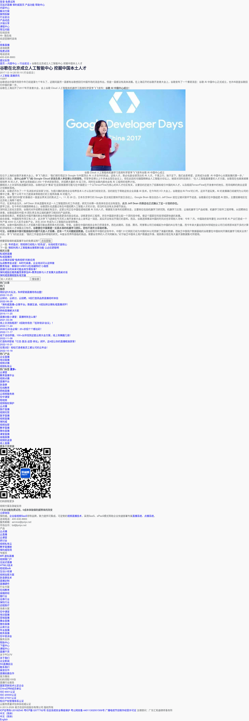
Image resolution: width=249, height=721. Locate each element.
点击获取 (46, 240)
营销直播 (4, 617)
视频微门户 (6, 559)
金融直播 (4, 437)
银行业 (3, 596)
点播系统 (149, 515)
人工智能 (4, 75)
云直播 (3, 534)
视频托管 (4, 412)
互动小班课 (6, 571)
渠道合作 (4, 670)
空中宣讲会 (6, 636)
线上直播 (4, 443)
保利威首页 (18, 4)
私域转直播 (6, 253)
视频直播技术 (74, 515)
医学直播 (4, 415)
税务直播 (4, 633)
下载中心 (4, 645)
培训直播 (4, 614)
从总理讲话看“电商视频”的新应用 (17, 259)
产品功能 (30, 4)
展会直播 (4, 620)
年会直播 (4, 630)
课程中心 (4, 648)
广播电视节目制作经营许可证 (120, 710)
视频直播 (4, 418)
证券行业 (4, 599)
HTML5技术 (6, 565)
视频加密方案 (7, 574)
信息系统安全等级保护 (58, 710)
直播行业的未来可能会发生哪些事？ (19, 269)
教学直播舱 (6, 546)
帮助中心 (40, 4)
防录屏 (3, 384)
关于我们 (4, 657)
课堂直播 (4, 434)
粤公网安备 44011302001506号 (88, 710)
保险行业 (4, 602)
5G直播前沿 (6, 664)
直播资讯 (15, 75)
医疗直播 (4, 409)
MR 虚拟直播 (7, 555)
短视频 (3, 400)
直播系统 (137, 515)
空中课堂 (4, 396)
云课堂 (3, 372)
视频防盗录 (6, 440)
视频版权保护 (7, 403)
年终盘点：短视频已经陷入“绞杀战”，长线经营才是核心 (37, 244)
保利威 (3, 421)
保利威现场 (6, 549)
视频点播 (4, 378)
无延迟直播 (6, 4)
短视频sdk (5, 568)
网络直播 (4, 390)
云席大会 (4, 627)
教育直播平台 (7, 375)
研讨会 (3, 540)
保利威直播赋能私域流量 (13, 275)
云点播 (3, 406)
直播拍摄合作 (7, 673)
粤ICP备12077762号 (35, 710)
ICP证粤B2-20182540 (11, 710)
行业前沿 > (26, 63)
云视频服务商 (7, 393)
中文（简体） (7, 716)
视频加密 (4, 424)
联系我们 (4, 667)
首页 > (3, 63)
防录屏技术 (6, 577)
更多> (13, 369)
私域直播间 (6, 256)
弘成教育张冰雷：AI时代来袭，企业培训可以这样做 (27, 263)
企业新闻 (4, 660)
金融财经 (4, 593)
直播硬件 (4, 583)
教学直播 (4, 427)
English (4, 719)
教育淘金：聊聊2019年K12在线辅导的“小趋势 (24, 266)
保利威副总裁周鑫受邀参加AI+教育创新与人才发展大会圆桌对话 (34, 272)
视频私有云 (6, 543)
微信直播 (4, 430)
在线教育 (4, 387)
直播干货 (4, 651)
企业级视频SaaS (18, 515)
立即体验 (4, 512)
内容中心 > (13, 63)
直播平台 (4, 381)
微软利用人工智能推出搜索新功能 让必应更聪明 (33, 247)
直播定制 (4, 580)
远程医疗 (4, 605)
